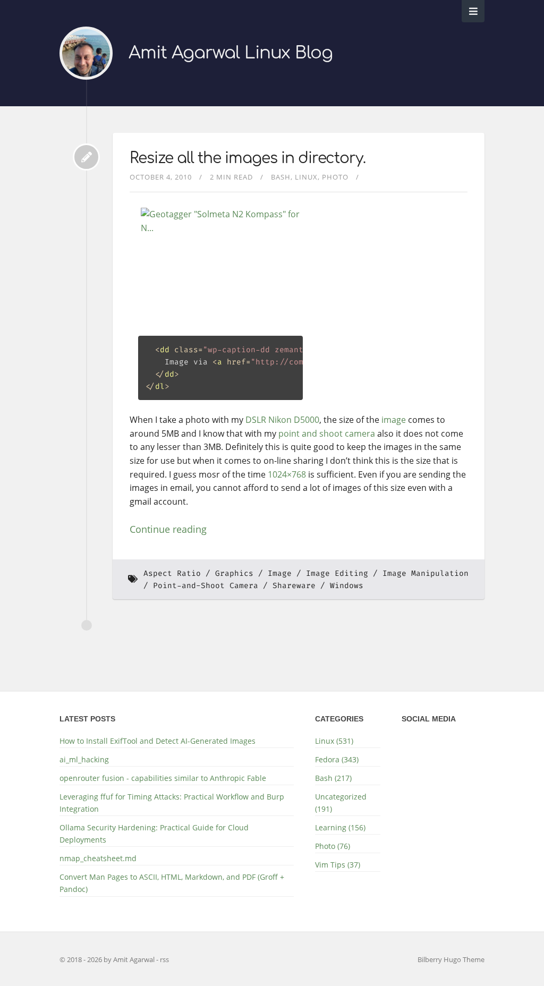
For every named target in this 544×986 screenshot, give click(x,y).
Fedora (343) (337, 759)
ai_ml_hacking (84, 759)
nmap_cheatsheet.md (98, 858)
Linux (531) (334, 741)
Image (280, 573)
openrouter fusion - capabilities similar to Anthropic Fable (163, 778)
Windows (346, 586)
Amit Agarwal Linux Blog (231, 53)
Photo (335, 177)
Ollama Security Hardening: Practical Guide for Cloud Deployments (154, 833)
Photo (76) (332, 846)
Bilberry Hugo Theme (451, 959)
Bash (281, 177)
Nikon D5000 (293, 420)
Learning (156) (340, 827)
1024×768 (287, 474)
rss (164, 959)
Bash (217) (333, 778)
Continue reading (168, 529)
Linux (306, 177)
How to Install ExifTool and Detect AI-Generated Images (158, 741)
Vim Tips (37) (337, 865)
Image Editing (337, 573)
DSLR (255, 420)
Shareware (294, 586)
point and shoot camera (326, 433)
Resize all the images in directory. (248, 158)
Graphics (234, 573)
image (393, 420)
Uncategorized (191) (341, 803)
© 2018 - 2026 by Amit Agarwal (108, 959)
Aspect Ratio (172, 573)
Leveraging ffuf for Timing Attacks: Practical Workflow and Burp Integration (172, 803)
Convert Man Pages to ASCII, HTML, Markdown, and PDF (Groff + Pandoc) (172, 883)
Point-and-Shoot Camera (205, 586)
